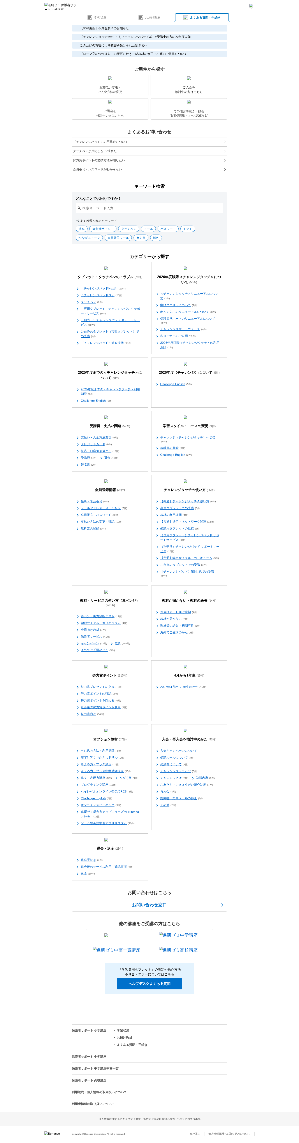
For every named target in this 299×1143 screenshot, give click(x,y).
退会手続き (92, 860)
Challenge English (96, 400)
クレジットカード (96, 444)
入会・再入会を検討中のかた (189, 739)
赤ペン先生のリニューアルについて (188, 312)
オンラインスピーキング (101, 805)
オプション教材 (110, 739)
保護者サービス (95, 636)
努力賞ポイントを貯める (101, 700)
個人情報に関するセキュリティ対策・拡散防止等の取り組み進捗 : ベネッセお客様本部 (150, 1118)
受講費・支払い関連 (110, 426)
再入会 (168, 791)
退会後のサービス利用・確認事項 (107, 866)
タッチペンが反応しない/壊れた (95, 151)
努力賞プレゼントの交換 (101, 687)
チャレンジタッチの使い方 (189, 490)
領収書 (89, 464)
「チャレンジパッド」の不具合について (100, 142)
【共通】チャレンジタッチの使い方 (188, 501)
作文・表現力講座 (96, 778)
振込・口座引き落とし (100, 451)
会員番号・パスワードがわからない (97, 169)
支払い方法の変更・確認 (101, 521)
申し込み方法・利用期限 (101, 750)
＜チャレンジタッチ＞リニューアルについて (189, 296)
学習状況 (100, 17)
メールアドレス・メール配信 (104, 508)
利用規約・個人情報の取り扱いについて (99, 1092)
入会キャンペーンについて (178, 750)
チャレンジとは (174, 778)
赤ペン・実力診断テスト (101, 616)
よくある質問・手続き (205, 17)
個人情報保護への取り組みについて (229, 1133)
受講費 (89, 457)
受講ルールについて (177, 757)
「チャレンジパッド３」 (101, 295)
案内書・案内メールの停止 (182, 798)
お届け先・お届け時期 (178, 612)
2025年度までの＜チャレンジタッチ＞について (110, 375)
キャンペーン (94, 643)
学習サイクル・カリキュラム (104, 623)
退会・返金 (110, 848)
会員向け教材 (93, 629)
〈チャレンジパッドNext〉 (103, 288)
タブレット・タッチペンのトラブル (109, 277)
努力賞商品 (92, 714)
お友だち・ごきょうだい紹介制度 (186, 784)
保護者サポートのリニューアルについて (187, 320)
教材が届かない (174, 619)
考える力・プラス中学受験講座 (106, 771)
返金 (111, 457)
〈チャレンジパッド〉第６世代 (106, 343)
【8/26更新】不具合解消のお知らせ (104, 28)
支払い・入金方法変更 (99, 437)
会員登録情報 (110, 490)
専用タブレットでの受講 (180, 508)
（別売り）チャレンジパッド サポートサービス (110, 322)
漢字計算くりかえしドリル (102, 757)
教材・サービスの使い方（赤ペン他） (110, 603)
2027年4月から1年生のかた (183, 687)
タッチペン (92, 302)
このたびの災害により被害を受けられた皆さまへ (113, 45)
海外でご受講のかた (98, 650)
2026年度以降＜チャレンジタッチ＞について (189, 279)
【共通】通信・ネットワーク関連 (187, 521)
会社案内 (195, 1133)
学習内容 (205, 778)
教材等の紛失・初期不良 (180, 625)
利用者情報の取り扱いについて (93, 1104)
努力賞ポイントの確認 (99, 693)
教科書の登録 (172, 448)
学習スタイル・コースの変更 (189, 426)
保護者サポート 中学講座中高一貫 (95, 1068)
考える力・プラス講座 (100, 764)
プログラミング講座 (98, 784)
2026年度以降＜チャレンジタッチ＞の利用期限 (189, 345)
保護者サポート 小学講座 (89, 1030)
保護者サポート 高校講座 (89, 1080)
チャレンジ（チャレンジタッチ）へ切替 (187, 439)
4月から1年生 (189, 675)
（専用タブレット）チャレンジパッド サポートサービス (110, 311)
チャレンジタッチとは (178, 771)
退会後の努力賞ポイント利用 (104, 707)
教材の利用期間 (174, 515)
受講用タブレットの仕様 (180, 528)
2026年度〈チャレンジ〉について (189, 372)
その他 (168, 805)
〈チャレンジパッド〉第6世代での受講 (187, 573)
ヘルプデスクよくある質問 (149, 983)
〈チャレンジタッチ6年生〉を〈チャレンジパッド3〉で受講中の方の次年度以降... (136, 37)
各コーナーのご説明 (178, 336)
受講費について (174, 764)
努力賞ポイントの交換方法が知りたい (99, 160)
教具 (122, 643)
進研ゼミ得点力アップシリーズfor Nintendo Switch (110, 814)
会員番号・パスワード (99, 515)
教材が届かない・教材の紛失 (189, 600)
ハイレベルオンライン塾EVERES (107, 791)
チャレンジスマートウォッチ (183, 329)
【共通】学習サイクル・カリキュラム (189, 558)
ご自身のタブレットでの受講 (183, 564)
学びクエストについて (178, 305)
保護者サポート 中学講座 (89, 1056)
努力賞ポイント (109, 675)
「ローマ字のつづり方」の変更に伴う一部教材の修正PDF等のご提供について (133, 54)
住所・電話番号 (95, 501)
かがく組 (129, 778)
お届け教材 (152, 17)
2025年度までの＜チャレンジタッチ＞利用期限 (110, 391)
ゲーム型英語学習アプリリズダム (108, 823)
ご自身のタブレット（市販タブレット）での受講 (110, 334)
